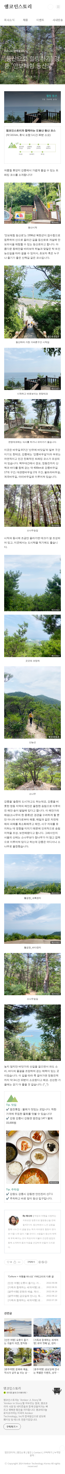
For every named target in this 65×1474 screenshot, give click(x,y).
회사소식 (9, 20)
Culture (12, 1276)
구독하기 (48, 1452)
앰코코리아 (10, 1452)
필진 (29, 1452)
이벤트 (40, 20)
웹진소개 (21, 1452)
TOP (62, 1448)
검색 (50, 6)
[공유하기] (15, 1262)
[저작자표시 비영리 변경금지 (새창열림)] (42, 1262)
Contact (38, 1452)
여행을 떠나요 (26, 1276)
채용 (25, 20)
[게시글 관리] (19, 1262)
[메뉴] (58, 6)
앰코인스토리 (18, 6)
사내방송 (58, 20)
